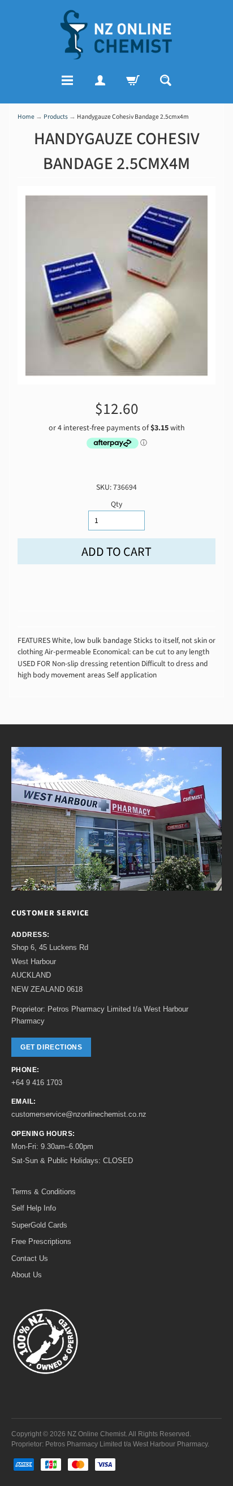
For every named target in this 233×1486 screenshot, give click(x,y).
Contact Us (29, 1258)
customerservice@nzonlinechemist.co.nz (78, 1114)
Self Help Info (33, 1208)
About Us (26, 1275)
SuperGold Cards (39, 1225)
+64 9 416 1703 (36, 1082)
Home (26, 117)
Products (56, 117)
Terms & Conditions (43, 1191)
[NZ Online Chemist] (116, 35)
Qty (116, 504)
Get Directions (51, 1047)
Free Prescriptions (41, 1241)
